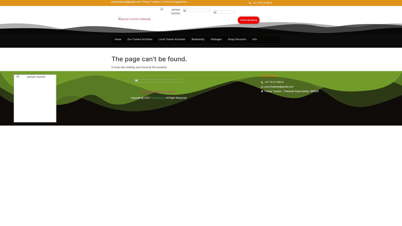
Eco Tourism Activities (140, 39)
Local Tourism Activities (172, 39)
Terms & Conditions (164, 91)
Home (118, 39)
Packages (216, 39)
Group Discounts (237, 39)
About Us (147, 91)
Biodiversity (198, 39)
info (255, 39)
